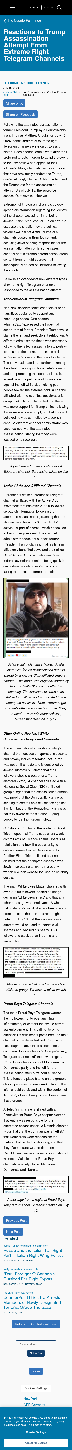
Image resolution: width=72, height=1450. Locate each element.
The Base (8, 1292)
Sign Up (48, 7)
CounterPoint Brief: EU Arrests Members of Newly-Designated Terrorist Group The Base (32, 1302)
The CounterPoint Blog (24, 20)
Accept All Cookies (36, 1442)
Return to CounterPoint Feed (36, 1324)
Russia (6, 1245)
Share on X (14, 103)
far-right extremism (34, 83)
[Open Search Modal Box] (60, 7)
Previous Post (16, 1220)
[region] (36, 1428)
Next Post (13, 1231)
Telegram (10, 83)
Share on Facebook (20, 114)
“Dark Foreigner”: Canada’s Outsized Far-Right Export (29, 1276)
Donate (33, 7)
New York (31, 1398)
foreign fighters (40, 1245)
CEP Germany (34, 1404)
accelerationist (31, 1269)
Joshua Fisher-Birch (12, 93)
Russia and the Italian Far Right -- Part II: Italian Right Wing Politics (34, 1252)
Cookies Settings (36, 1388)
